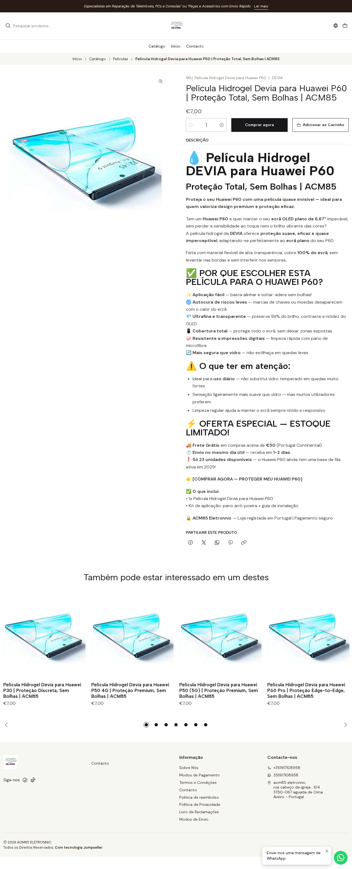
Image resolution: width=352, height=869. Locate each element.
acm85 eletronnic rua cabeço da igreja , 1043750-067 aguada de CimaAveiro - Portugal (298, 789)
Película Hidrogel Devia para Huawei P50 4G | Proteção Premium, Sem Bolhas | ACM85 (130, 690)
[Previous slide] (7, 724)
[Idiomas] (335, 25)
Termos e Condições (198, 782)
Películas (120, 59)
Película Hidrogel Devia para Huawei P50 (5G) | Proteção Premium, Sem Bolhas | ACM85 (218, 690)
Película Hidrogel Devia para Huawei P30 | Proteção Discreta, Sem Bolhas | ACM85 (42, 690)
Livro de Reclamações (199, 811)
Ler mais (261, 6)
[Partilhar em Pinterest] (230, 543)
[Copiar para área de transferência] (243, 543)
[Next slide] (344, 724)
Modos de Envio (193, 819)
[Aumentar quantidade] (221, 125)
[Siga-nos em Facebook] (25, 780)
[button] (146, 724)
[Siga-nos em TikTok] (33, 780)
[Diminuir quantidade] (191, 125)
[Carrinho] (345, 25)
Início (77, 59)
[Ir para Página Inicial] (176, 26)
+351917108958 (286, 767)
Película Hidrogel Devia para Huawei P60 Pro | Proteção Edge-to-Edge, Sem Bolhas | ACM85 (306, 690)
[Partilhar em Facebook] (190, 543)
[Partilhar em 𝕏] (203, 543)
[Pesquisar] (8, 25)
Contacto (100, 763)
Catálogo (97, 59)
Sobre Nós (188, 767)
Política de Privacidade (199, 804)
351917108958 (285, 775)
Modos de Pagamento (199, 775)
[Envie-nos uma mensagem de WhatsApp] (341, 858)
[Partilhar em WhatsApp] (217, 543)
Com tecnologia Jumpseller (79, 847)
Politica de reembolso (199, 797)
